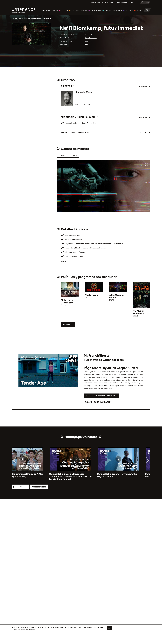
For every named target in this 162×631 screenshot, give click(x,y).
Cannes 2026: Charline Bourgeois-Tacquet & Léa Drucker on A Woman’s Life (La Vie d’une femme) (33, 476)
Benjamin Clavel (90, 35)
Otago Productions (91, 38)
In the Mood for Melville (116, 296)
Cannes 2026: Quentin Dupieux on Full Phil (127, 475)
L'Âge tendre (92, 368)
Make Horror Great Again (67, 301)
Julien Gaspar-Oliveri (122, 368)
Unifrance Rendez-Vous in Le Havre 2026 (101, 2)
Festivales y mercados (79, 10)
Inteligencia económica (114, 10)
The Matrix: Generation (138, 312)
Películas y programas (50, 10)
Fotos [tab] (62, 155)
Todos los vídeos (39, 487)
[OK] (109, 628)
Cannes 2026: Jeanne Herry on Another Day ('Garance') (80, 475)
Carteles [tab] (73, 155)
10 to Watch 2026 (122, 2)
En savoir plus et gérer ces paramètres (23, 629)
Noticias (65, 10)
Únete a (139, 10)
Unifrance (129, 10)
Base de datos (96, 10)
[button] (146, 165)
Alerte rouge (91, 295)
